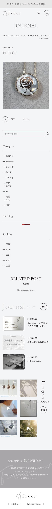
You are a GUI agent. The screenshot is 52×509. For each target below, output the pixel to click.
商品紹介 (10, 162)
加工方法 (10, 172)
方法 (8, 200)
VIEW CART (37, 13)
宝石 (8, 183)
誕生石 (9, 186)
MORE (43, 307)
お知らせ (10, 156)
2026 (8, 244)
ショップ (10, 167)
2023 (8, 260)
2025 (8, 250)
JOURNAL (26, 119)
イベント (10, 178)
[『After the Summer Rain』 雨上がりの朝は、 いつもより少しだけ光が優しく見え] (28, 428)
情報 (8, 197)
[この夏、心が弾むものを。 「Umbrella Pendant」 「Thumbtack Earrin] (28, 388)
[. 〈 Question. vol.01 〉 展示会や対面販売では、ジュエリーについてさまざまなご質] (28, 408)
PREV (13, 119)
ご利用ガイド (16, 504)
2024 (8, 255)
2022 (8, 266)
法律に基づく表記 (34, 504)
